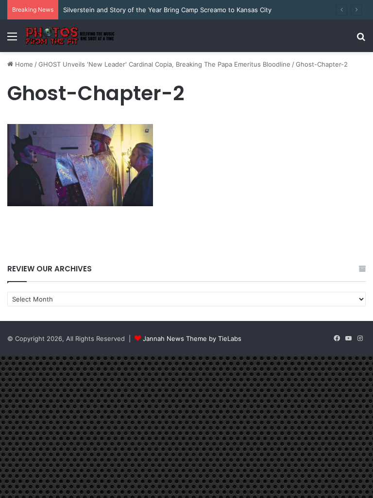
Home (23, 64)
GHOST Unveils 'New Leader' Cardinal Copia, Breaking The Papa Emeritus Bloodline (164, 64)
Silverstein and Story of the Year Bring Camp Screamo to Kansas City (167, 10)
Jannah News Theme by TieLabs (192, 338)
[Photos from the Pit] (70, 36)
